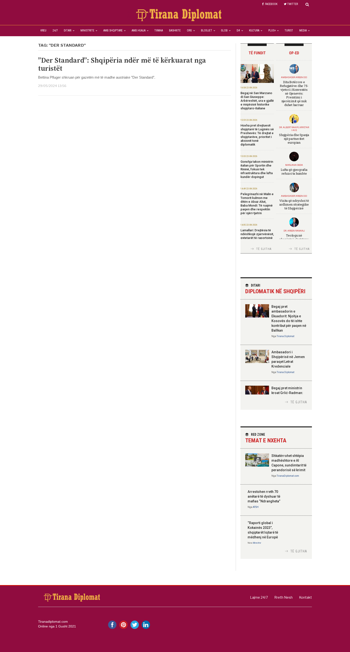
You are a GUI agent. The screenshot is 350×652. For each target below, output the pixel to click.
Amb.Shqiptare (113, 30)
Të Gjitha (263, 249)
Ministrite (87, 30)
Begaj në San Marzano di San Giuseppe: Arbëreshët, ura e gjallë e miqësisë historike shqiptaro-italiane (257, 100)
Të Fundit (257, 53)
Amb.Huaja (138, 30)
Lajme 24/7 (259, 597)
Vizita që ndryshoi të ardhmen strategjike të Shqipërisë (294, 204)
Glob (224, 30)
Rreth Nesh (283, 597)
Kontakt (305, 597)
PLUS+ (272, 30)
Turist (289, 30)
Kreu (43, 30)
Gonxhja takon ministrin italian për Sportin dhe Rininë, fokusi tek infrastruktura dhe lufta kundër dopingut (256, 169)
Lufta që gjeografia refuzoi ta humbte (294, 171)
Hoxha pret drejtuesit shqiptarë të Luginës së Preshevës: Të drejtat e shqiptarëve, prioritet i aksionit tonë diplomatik (257, 135)
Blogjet (206, 30)
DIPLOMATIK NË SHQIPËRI (275, 289)
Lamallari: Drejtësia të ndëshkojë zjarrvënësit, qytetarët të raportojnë (257, 234)
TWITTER (292, 4)
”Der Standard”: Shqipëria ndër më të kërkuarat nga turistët (122, 64)
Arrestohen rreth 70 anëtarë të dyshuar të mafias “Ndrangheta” (264, 496)
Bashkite (175, 30)
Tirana (158, 30)
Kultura (254, 30)
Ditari (67, 30)
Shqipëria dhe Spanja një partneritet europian (294, 139)
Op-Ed (294, 53)
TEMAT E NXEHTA (265, 438)
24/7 (55, 30)
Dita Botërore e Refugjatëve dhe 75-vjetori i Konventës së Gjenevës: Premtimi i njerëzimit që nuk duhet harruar (294, 93)
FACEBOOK (271, 4)
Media (303, 30)
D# (238, 30)
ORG (189, 30)
